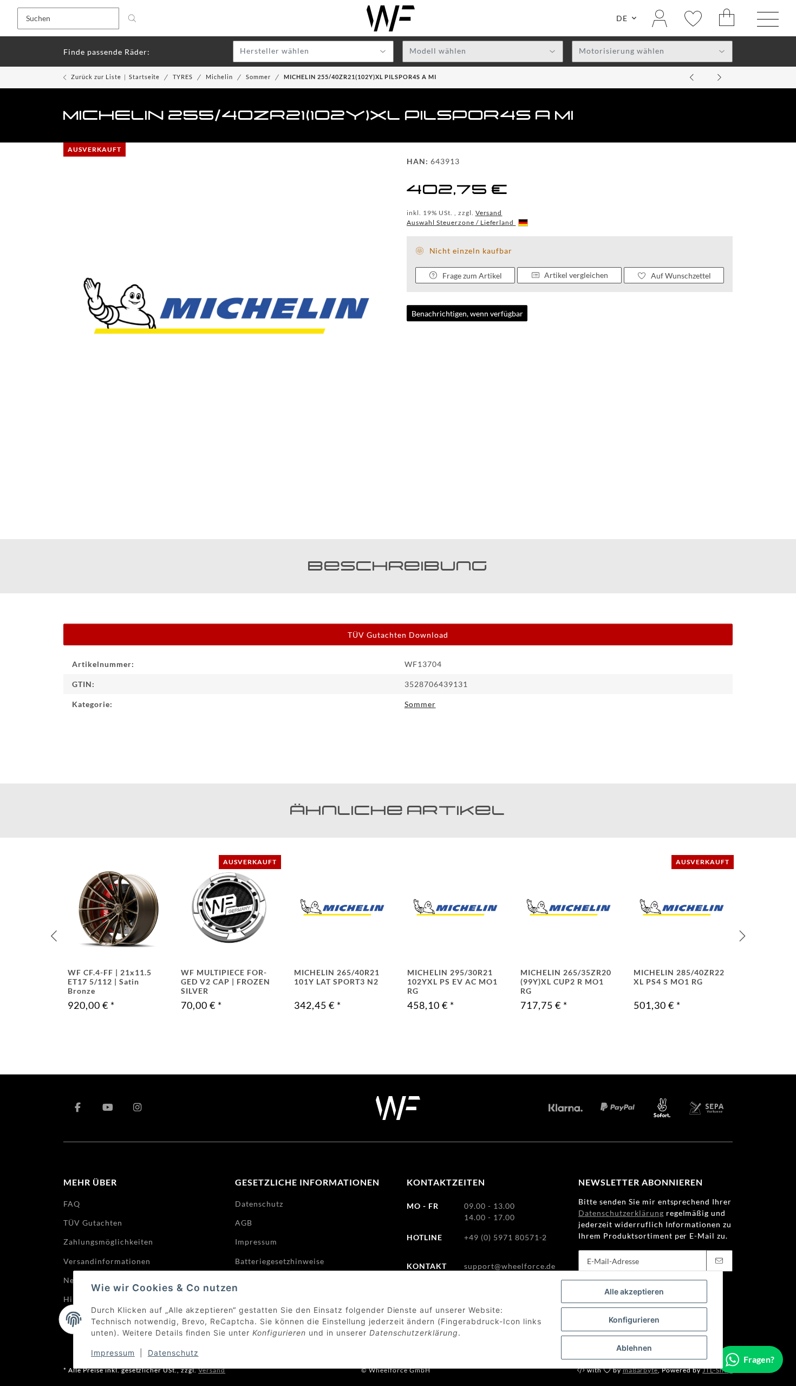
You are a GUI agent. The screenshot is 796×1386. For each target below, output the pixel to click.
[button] (659, 18)
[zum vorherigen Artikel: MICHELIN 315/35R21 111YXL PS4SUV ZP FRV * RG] (692, 77)
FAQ (71, 1203)
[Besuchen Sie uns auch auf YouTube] (108, 1108)
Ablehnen (634, 1347)
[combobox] (313, 51)
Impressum (113, 1352)
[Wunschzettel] (693, 18)
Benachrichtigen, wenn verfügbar (467, 313)
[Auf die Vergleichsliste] (79, 870)
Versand (489, 213)
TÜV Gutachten (92, 1222)
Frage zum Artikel (472, 275)
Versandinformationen (107, 1261)
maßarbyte (640, 1370)
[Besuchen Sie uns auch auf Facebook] (78, 1108)
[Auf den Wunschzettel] (100, 870)
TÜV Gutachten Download (398, 634)
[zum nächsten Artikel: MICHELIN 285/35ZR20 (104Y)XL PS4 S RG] (719, 77)
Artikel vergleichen (576, 275)
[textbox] (313, 52)
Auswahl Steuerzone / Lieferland (461, 222)
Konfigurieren (634, 1319)
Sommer (420, 704)
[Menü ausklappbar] (768, 19)
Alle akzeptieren (634, 1291)
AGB (243, 1222)
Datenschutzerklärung (621, 1212)
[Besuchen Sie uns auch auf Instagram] (137, 1108)
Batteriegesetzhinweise (279, 1261)
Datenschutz (173, 1352)
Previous (54, 936)
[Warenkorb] (727, 18)
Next (741, 936)
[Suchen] (132, 18)
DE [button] (622, 18)
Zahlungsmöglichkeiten (108, 1241)
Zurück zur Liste (96, 76)
